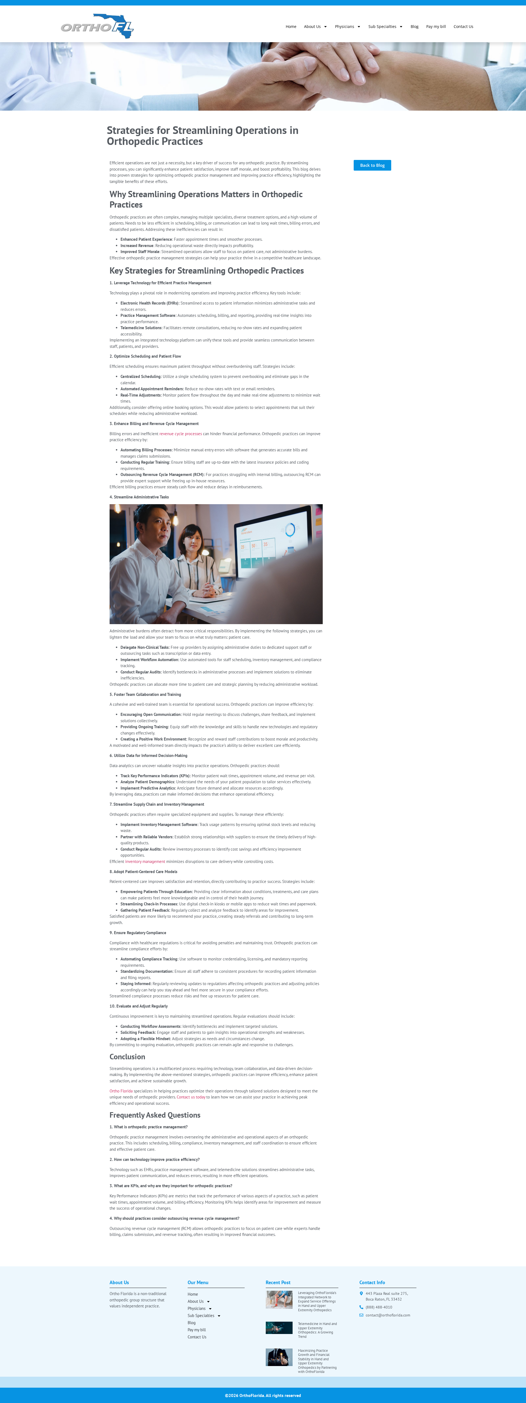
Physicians (344, 26)
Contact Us (463, 26)
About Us (312, 26)
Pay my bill (436, 26)
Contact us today (191, 1097)
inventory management (145, 861)
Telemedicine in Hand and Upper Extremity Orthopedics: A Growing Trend (317, 1330)
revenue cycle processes (180, 433)
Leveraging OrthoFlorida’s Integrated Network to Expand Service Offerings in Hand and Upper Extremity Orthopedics (317, 1301)
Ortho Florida (121, 1091)
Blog (415, 26)
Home (291, 26)
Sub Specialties (382, 26)
